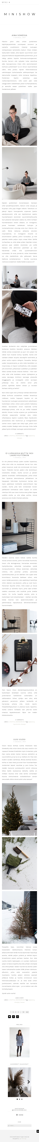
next (27, 1012)
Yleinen (22, 1002)
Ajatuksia (32, 435)
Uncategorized (20, 435)
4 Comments (19, 433)
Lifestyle (12, 435)
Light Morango (22, 1138)
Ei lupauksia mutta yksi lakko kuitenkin (19, 454)
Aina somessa (19, 35)
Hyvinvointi (16, 724)
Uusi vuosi (19, 739)
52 (23, 1012)
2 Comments (19, 720)
